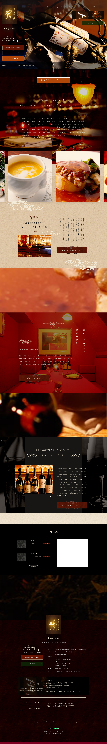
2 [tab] (50, 496)
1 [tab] (47, 496)
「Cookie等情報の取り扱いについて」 (53, 733)
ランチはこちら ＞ (13, 58)
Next (82, 208)
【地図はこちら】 (82, 649)
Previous (72, 208)
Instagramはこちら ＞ (13, 53)
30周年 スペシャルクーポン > (53, 80)
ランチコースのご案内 (36, 556)
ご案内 (32, 543)
